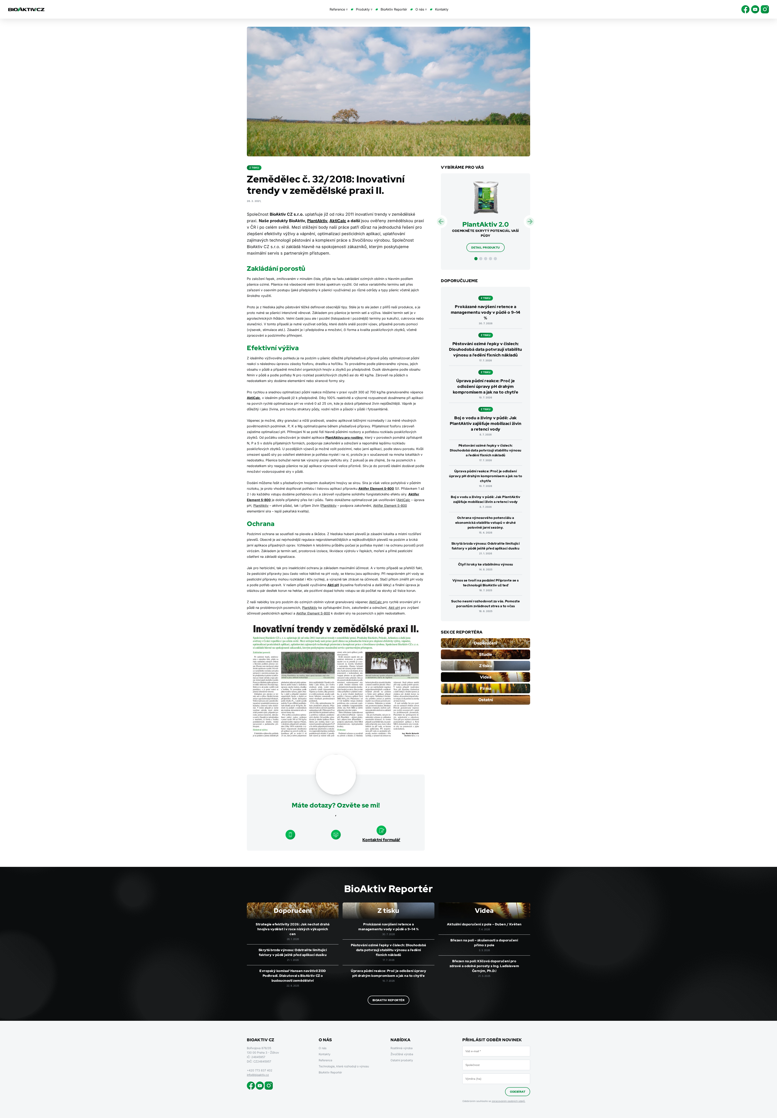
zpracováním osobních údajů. (508, 1101)
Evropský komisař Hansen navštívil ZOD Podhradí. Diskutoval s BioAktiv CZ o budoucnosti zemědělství (292, 976)
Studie (485, 654)
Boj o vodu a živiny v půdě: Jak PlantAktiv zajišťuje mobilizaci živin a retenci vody (485, 423)
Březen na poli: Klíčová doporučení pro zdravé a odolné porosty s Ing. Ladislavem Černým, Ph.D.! (484, 966)
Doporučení (485, 643)
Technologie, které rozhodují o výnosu (344, 1066)
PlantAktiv (317, 220)
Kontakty (441, 9)
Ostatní (485, 699)
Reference (325, 1060)
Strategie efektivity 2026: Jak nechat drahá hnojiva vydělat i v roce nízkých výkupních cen (293, 929)
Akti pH (333, 585)
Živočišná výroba (402, 1054)
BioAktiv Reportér (394, 9)
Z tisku (485, 665)
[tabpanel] (485, 216)
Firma (485, 688)
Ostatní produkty (402, 1060)
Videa (485, 677)
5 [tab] (495, 258)
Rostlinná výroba (402, 1048)
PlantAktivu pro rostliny (344, 437)
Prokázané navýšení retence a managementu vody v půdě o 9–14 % (485, 312)
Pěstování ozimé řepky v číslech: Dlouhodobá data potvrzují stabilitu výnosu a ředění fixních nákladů (485, 349)
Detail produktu (485, 247)
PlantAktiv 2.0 (485, 224)
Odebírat (517, 1091)
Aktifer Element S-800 (390, 506)
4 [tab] (490, 258)
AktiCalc (337, 220)
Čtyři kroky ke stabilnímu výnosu (485, 564)
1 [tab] (476, 258)
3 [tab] (485, 258)
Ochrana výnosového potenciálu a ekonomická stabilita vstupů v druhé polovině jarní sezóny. (485, 523)
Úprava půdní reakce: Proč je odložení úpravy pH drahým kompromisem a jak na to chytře (485, 386)
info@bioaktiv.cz (258, 1074)
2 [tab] (480, 258)
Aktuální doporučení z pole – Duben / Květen (484, 924)
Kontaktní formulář (381, 839)
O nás (322, 1048)
